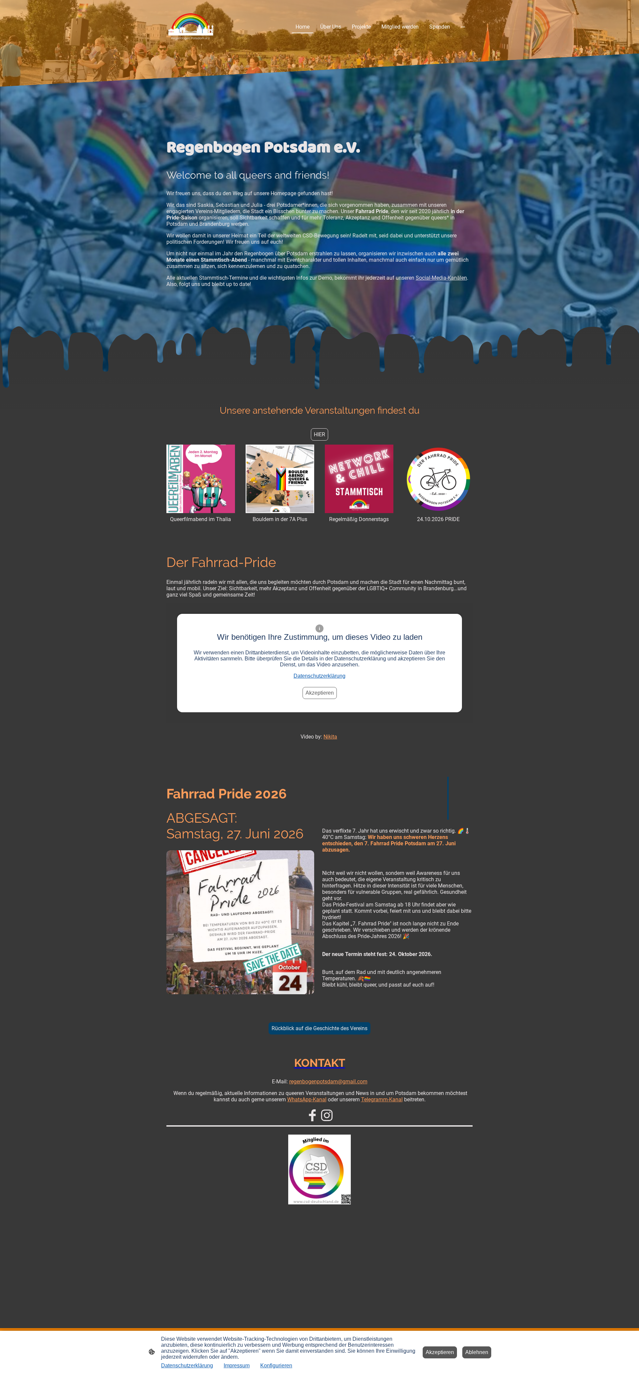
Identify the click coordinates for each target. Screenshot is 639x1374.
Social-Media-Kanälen (441, 278)
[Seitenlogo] (190, 26)
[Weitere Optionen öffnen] (463, 26)
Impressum (237, 1365)
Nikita (330, 737)
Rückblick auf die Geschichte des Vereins (319, 1028)
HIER (319, 434)
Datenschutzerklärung (319, 676)
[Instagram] (327, 1115)
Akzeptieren (320, 693)
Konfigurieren (276, 1365)
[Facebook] (312, 1115)
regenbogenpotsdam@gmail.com (328, 1081)
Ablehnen (476, 1352)
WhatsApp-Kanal (306, 1099)
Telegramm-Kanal (382, 1099)
